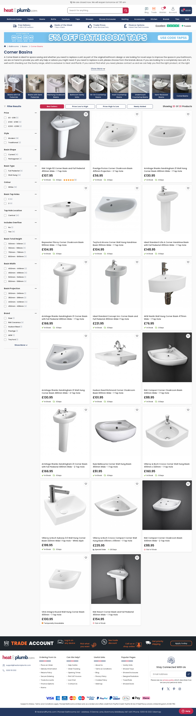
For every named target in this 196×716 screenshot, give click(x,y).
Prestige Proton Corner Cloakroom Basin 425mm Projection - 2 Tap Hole (112, 169)
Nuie (10, 318)
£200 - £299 (13, 126)
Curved (11, 154)
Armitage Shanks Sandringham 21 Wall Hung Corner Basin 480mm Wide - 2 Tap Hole (63, 391)
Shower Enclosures (130, 672)
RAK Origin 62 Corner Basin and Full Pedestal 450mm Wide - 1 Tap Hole (63, 169)
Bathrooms (14, 46)
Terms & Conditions (103, 669)
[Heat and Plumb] (20, 10)
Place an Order (47, 665)
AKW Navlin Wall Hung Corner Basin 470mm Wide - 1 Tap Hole (165, 317)
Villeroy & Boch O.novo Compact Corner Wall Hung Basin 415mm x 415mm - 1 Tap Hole (115, 539)
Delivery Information (49, 669)
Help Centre (72, 665)
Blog (97, 672)
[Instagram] (179, 688)
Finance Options (47, 684)
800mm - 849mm (16, 256)
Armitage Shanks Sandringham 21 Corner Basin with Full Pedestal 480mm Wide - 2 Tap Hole (64, 465)
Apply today (181, 643)
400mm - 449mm (16, 268)
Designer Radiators (131, 676)
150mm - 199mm (15, 248)
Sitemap (98, 684)
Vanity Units (128, 665)
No (9, 227)
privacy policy (168, 680)
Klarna (43, 687)
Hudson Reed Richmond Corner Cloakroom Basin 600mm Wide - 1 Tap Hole (114, 391)
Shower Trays (128, 669)
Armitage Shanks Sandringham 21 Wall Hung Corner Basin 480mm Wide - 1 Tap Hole (165, 169)
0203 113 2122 (11, 670)
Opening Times (74, 672)
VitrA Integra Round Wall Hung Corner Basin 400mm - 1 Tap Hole (63, 613)
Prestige (11, 331)
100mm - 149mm (15, 243)
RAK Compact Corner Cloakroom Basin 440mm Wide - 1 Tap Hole (163, 391)
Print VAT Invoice (74, 676)
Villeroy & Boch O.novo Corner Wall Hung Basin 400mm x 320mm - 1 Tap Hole (167, 465)
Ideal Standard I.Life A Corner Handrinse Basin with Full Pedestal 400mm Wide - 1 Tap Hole (166, 243)
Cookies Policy (101, 680)
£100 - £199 (13, 122)
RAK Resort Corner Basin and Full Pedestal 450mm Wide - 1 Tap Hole (113, 613)
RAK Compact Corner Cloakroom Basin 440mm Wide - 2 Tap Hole (163, 539)
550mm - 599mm (15, 281)
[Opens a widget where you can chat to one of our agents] (186, 711)
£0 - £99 (11, 117)
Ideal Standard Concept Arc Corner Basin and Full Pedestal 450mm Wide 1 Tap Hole (115, 317)
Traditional (13, 142)
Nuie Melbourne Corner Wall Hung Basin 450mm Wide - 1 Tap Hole (112, 465)
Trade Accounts (47, 680)
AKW (10, 335)
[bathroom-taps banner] (98, 37)
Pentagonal (13, 159)
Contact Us (72, 684)
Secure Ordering (47, 676)
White (10, 187)
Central (11, 215)
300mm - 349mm (16, 293)
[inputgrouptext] (126, 10)
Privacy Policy (100, 676)
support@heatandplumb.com (18, 665)
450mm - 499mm (16, 273)
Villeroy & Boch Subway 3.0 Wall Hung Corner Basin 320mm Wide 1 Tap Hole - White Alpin (64, 539)
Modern (11, 138)
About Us (99, 665)
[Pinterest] (174, 688)
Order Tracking (74, 669)
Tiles (177, 19)
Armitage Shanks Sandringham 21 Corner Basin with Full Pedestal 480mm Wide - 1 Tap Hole (64, 317)
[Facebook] (162, 688)
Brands (166, 19)
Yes (9, 231)
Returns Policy (46, 672)
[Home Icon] (5, 46)
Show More (20, 345)
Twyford (12, 339)
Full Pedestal (14, 171)
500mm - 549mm (16, 277)
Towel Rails (127, 680)
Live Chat (72, 680)
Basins (24, 46)
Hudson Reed (14, 326)
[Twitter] (168, 688)
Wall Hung (12, 175)
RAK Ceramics (14, 322)
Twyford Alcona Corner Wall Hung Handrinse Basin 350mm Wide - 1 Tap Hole (115, 243)
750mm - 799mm (15, 252)
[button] (173, 10)
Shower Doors (128, 684)
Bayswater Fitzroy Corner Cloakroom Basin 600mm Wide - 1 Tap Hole (63, 243)
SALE (187, 19)
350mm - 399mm (15, 297)
